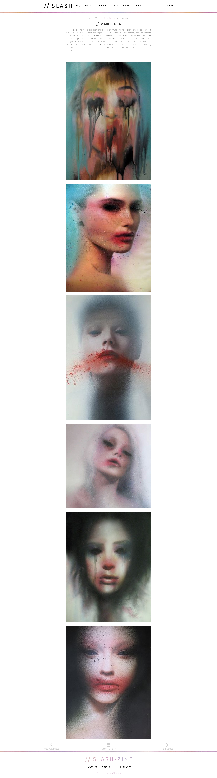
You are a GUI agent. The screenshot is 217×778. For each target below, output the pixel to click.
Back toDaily (108, 749)
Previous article (51, 749)
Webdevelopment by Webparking (108, 773)
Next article (167, 749)
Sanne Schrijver (110, 18)
